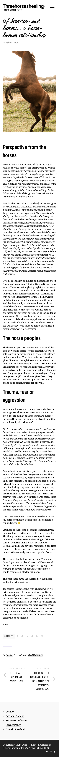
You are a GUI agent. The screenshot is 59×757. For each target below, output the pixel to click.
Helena (9, 655)
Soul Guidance (35, 655)
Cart (43, 8)
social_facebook (54, 751)
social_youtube (47, 751)
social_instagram (51, 751)
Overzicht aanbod (15, 729)
